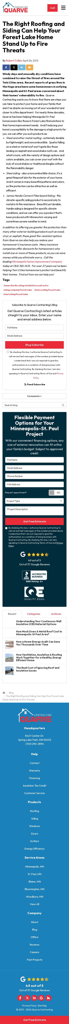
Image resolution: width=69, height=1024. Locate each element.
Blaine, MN (34, 881)
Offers (34, 937)
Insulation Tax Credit (34, 785)
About (34, 922)
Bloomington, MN (34, 889)
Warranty (34, 770)
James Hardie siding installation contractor (26, 285)
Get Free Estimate (34, 1019)
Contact (34, 763)
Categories (33, 614)
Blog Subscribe (34, 344)
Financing (34, 778)
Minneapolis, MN (34, 866)
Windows (34, 826)
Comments (33, 396)
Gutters (34, 841)
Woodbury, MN (34, 896)
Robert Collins (14, 60)
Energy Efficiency (34, 848)
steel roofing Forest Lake (47, 290)
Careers (34, 952)
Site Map (42, 1005)
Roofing (34, 811)
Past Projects (34, 959)
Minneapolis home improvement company (36, 261)
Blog (34, 929)
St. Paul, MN (34, 874)
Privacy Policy (29, 1005)
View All (34, 904)
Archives (56, 614)
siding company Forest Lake (18, 290)
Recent (12, 614)
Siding (34, 818)
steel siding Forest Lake (16, 294)
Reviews (34, 944)
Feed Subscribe (36, 384)
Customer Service (34, 793)
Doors (34, 833)
